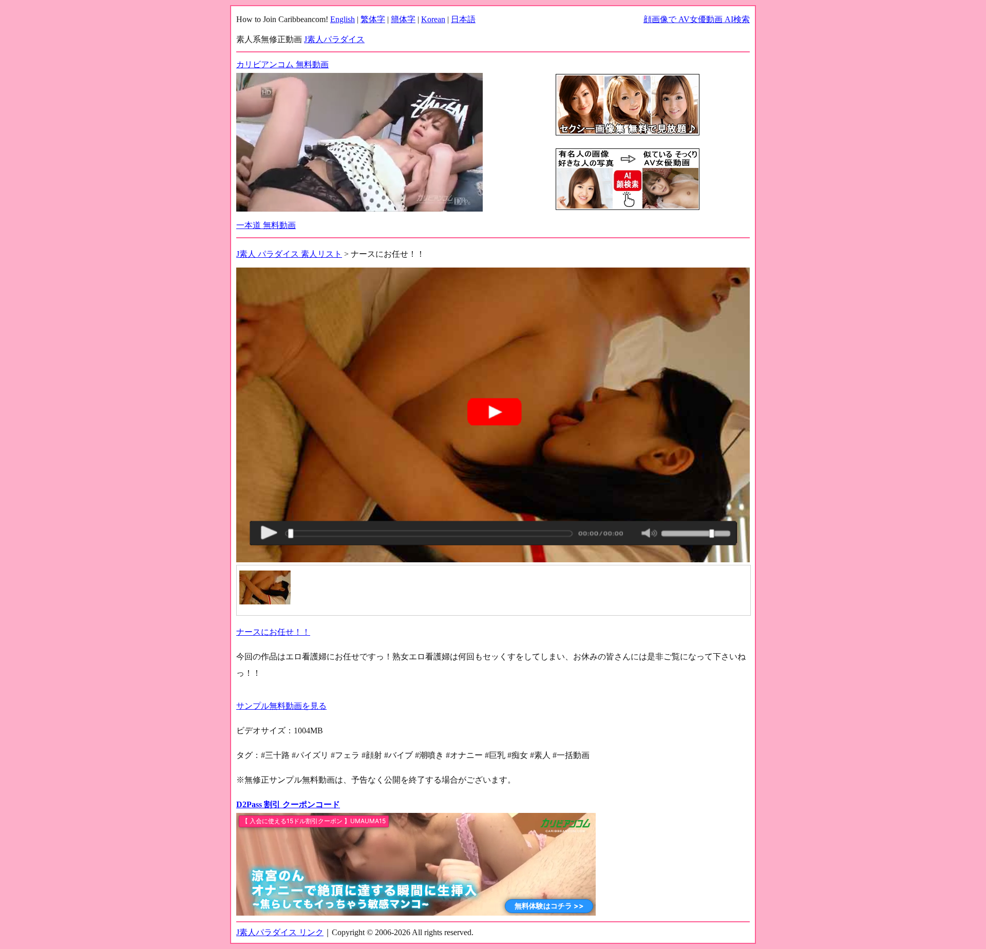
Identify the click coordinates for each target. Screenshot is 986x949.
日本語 (463, 19)
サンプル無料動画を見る (281, 705)
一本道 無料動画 (266, 225)
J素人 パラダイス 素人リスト (289, 254)
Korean (433, 19)
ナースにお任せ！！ (273, 632)
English (342, 19)
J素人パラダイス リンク (280, 932)
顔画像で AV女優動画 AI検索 (696, 19)
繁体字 (373, 19)
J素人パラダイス (334, 39)
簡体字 (403, 19)
